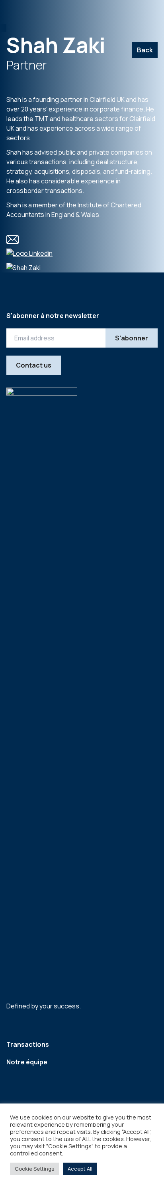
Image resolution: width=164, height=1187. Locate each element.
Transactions (27, 1044)
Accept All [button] (80, 1168)
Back (145, 50)
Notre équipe (26, 1062)
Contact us (33, 365)
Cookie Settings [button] (34, 1168)
